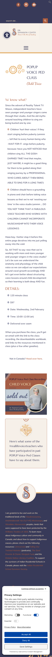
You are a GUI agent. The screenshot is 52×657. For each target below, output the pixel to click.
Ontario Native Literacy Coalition (19, 558)
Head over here (34, 358)
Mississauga (37, 520)
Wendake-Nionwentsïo (15, 524)
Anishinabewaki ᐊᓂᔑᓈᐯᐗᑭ (18, 520)
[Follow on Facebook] (18, 5)
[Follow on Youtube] (34, 5)
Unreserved (19, 546)
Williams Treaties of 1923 (16, 531)
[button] (50, 2)
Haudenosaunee (32, 517)
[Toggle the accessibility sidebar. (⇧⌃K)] (6, 35)
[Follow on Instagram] (26, 5)
